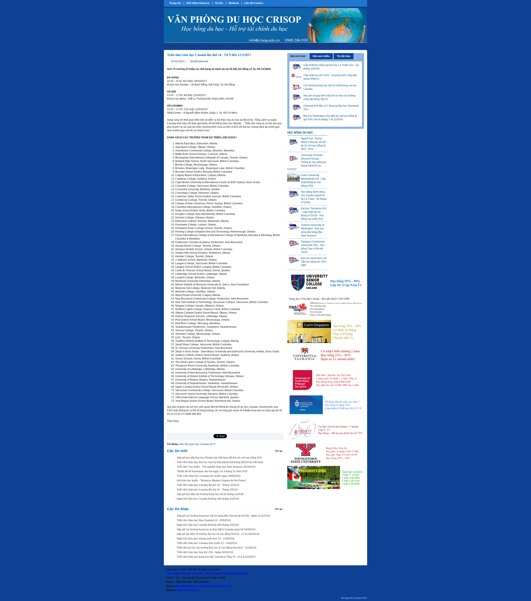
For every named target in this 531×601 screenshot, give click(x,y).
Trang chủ (175, 3)
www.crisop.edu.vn (188, 590)
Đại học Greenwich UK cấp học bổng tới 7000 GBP (314, 262)
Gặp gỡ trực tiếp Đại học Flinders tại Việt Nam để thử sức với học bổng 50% (219, 457)
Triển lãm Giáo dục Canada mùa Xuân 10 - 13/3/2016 (207, 543)
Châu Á (250, 45)
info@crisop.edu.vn (185, 586)
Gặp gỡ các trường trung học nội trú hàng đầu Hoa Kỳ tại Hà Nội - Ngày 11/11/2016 (223, 515)
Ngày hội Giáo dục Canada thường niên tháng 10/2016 (208, 524)
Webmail (234, 3)
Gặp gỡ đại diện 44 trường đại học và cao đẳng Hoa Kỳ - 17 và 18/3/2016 (218, 534)
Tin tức (219, 3)
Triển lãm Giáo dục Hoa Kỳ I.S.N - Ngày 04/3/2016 (205, 552)
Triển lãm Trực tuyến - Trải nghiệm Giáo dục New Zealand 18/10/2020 (216, 466)
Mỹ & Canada (216, 45)
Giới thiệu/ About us (197, 3)
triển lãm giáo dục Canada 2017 (197, 444)
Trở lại (278, 451)
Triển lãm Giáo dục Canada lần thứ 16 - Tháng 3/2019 (207, 489)
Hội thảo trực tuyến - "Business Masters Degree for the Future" (211, 480)
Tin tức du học (193, 45)
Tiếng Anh (317, 45)
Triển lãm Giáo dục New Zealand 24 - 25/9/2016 (204, 520)
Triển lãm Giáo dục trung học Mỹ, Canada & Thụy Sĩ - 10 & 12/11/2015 (216, 556)
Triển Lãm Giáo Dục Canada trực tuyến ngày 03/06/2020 (209, 475)
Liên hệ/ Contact (253, 3)
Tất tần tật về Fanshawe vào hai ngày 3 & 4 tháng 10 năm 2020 (212, 471)
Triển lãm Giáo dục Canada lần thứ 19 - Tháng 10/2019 (208, 485)
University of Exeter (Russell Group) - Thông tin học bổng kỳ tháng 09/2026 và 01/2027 (306, 162)
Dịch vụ (333, 45)
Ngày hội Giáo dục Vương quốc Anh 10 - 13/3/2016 (205, 538)
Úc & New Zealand (271, 45)
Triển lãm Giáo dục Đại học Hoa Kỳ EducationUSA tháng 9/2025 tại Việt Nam (220, 462)
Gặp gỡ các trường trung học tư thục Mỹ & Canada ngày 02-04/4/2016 (216, 529)
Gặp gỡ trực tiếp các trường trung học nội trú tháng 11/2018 (210, 494)
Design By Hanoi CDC (354, 598)
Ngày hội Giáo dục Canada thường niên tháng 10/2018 (208, 498)
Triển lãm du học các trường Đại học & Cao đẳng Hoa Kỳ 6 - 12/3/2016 (216, 547)
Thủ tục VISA (296, 45)
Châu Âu (235, 45)
